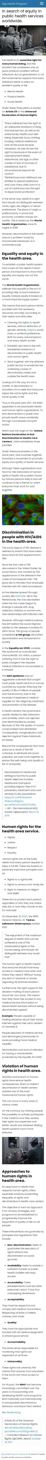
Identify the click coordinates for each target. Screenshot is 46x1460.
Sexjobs (31, 329)
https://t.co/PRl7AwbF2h (18, 797)
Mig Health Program (14, 4)
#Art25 (9, 1427)
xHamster (20, 596)
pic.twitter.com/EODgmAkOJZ (21, 1431)
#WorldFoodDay (22, 1427)
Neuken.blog (14, 1412)
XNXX (24, 916)
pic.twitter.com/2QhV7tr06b (20, 804)
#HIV (33, 786)
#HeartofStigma (14, 801)
